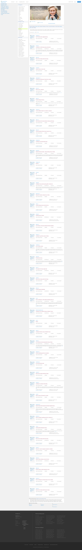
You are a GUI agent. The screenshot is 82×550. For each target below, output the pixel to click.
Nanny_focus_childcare (40, 89)
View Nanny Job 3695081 (39, 433)
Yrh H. (37, 426)
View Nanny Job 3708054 (39, 294)
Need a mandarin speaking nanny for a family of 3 (44, 417)
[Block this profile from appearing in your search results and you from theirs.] (34, 40)
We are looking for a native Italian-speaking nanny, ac (45, 299)
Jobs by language (20, 26)
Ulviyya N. (38, 35)
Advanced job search (20, 23)
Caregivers (20, 4)
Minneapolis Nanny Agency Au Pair (50, 534)
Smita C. (37, 277)
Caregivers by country (21, 7)
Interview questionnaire (21, 44)
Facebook (24, 525)
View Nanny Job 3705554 (39, 368)
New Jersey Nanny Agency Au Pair (50, 529)
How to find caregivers (21, 42)
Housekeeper (20, 17)
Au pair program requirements (21, 45)
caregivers (37, 498)
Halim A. (37, 340)
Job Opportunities (40, 544)
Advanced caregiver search (21, 6)
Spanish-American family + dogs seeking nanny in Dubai (45, 151)
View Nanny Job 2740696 (39, 105)
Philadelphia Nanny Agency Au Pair (50, 536)
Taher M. (37, 57)
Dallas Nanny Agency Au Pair (38, 535)
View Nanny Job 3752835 (39, 168)
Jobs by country (20, 24)
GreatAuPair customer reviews (22, 40)
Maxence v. (38, 193)
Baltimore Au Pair (56, 501)
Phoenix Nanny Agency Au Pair (49, 537)
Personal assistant (20, 20)
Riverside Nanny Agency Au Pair (60, 529)
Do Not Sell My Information (54, 544)
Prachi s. (37, 45)
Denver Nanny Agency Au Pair (38, 536)
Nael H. (37, 330)
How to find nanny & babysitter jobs (50, 515)
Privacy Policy (31, 544)
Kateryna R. (38, 404)
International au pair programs (38, 519)
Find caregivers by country (38, 520)
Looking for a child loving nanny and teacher (43, 47)
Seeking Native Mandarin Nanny (41, 427)
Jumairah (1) (42, 504)
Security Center (20, 41)
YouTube (24, 528)
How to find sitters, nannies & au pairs (61, 515)
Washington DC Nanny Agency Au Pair (61, 537)
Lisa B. (37, 394)
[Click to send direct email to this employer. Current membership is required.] (31, 40)
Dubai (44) (30, 504)
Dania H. (37, 382)
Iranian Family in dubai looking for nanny (42, 469)
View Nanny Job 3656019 (39, 210)
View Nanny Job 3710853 (39, 316)
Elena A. (37, 288)
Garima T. (37, 478)
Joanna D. (38, 109)
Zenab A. (37, 214)
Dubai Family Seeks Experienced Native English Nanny (45, 405)
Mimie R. (37, 130)
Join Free (79, 1)
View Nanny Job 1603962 (39, 74)
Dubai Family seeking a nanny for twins (42, 459)
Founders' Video (20, 39)
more (36, 51)
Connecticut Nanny (41, 501)
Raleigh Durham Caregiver (51, 501)
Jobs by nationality (20, 25)
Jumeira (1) (42, 505)
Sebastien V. (38, 78)
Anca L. (37, 203)
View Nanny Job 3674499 (39, 146)
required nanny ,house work (40, 69)
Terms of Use (26, 544)
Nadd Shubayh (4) (54, 504)
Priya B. (37, 172)
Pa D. (37, 298)
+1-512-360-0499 (24, 523)
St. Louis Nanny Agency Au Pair (60, 535)
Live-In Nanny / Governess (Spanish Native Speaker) (45, 225)
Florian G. (38, 234)
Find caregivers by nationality (49, 521)
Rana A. (37, 437)
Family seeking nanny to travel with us (42, 205)
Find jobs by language (37, 521)
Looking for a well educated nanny (41, 141)
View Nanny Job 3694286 (39, 400)
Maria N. (37, 224)
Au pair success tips (37, 524)
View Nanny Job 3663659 (39, 390)
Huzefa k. (37, 67)
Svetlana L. (38, 244)
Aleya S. (37, 98)
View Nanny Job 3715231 (39, 306)
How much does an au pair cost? (60, 522)
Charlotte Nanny (45, 501)
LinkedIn (24, 527)
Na (36, 173)
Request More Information (51, 23)
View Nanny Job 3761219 (39, 94)
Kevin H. (37, 88)
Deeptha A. (38, 140)
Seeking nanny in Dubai (40, 215)
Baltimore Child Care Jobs (36, 501)
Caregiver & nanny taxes (59, 519)
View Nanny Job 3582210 (39, 464)
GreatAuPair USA (46, 544)
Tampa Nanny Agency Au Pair (60, 536)
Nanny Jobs (37, 26)
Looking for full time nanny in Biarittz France (43, 331)
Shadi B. (37, 182)
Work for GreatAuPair (20, 56)
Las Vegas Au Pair (60, 501)
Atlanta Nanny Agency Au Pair (38, 529)
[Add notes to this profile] (33, 40)
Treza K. (37, 488)
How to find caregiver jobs (21, 43)
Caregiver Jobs (21, 21)
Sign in (75, 1)
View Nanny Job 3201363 (39, 136)
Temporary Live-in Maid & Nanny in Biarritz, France (44, 311)
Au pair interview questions (60, 523)
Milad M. (37, 468)
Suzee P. (37, 372)
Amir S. (37, 267)
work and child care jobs (42, 498)
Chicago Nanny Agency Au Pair (38, 534)
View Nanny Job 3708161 (39, 158)
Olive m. (37, 119)
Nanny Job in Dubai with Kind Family (42, 58)
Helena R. (38, 351)
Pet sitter (19, 19)
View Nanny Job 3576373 (39, 84)
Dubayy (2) (30, 505)
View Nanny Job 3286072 (39, 358)
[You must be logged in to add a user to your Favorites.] (30, 40)
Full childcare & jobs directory (38, 522)
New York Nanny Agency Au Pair (49, 535)
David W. (37, 150)
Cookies (35, 544)
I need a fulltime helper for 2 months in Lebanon (44, 110)
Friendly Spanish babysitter (40, 289)
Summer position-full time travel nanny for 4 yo (43, 131)
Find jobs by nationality (59, 521)
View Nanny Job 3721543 (39, 284)
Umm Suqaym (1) (54, 506)
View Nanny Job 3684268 (39, 220)
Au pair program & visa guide (38, 523)
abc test (37, 163)
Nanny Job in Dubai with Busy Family (42, 373)
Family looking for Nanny (40, 99)
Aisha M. (37, 256)
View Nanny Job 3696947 (39, 412)
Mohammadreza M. (39, 310)
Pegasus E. (38, 162)
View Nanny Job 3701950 (39, 378)
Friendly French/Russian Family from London (43, 79)
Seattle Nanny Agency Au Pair (60, 534)
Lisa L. (37, 320)
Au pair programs (20, 46)
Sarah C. (37, 447)
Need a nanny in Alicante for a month (42, 395)
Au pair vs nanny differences (49, 523)
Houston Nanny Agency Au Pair (38, 538)
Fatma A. (37, 457)
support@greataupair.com (25, 524)
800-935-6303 (71, 1)
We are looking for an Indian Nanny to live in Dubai (44, 479)
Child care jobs (20, 27)
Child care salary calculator (49, 519)
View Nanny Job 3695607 (39, 422)
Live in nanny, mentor (39, 246)
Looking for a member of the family (41, 383)
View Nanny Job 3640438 (39, 474)
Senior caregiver (20, 18)
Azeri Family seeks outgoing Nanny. (42, 36)
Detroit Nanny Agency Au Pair (38, 537)
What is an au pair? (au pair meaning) (50, 522)
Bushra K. (38, 416)
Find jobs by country (48, 520)
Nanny (37, 321)
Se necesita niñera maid (40, 363)
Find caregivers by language (60, 520)
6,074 (34, 32)
